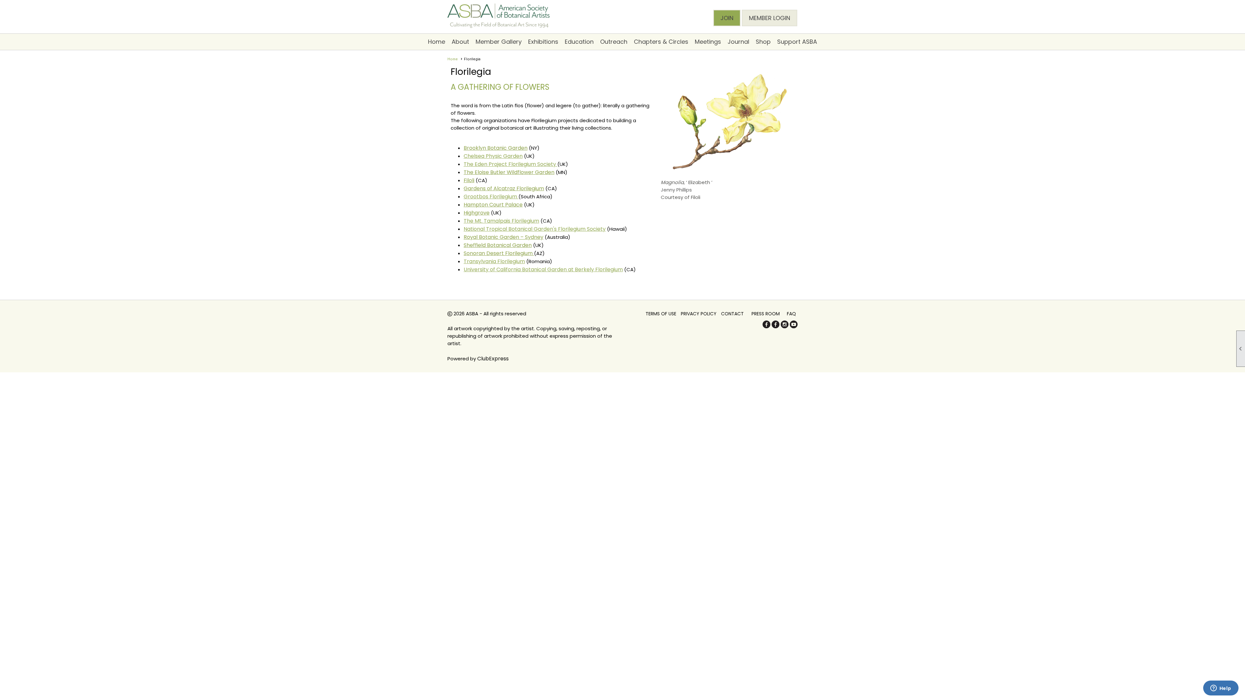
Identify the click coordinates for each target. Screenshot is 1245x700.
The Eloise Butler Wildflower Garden (509, 172)
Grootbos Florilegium (491, 196)
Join (726, 18)
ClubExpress (493, 358)
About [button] (460, 42)
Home (436, 42)
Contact (732, 313)
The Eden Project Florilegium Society (510, 164)
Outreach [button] (613, 42)
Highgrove (477, 212)
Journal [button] (738, 42)
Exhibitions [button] (543, 42)
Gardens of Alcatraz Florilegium (504, 188)
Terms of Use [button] (661, 313)
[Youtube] (794, 326)
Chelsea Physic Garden (493, 156)
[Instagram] (784, 326)
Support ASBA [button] (797, 42)
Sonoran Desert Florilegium (499, 253)
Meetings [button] (708, 42)
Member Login (769, 18)
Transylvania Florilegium (494, 261)
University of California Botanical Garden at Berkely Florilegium (543, 269)
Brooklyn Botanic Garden (496, 148)
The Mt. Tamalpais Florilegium (501, 221)
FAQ (791, 313)
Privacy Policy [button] (699, 313)
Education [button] (579, 42)
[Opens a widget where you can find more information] (1221, 689)
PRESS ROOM (766, 313)
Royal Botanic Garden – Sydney (503, 237)
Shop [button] (763, 42)
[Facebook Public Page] (766, 326)
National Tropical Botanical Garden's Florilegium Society (535, 229)
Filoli (469, 180)
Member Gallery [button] (499, 42)
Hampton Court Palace (493, 204)
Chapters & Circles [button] (661, 42)
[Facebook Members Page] (775, 326)
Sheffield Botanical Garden (498, 245)
